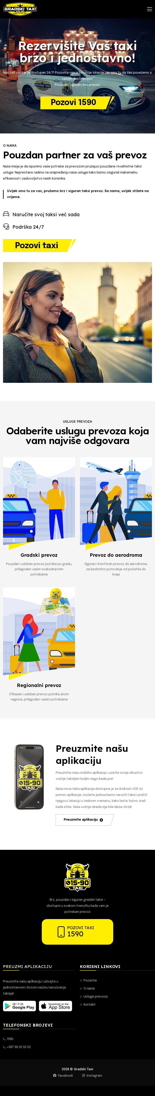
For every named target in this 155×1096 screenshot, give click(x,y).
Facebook (65, 1075)
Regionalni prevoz (39, 685)
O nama (89, 988)
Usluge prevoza (96, 996)
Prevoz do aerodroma (116, 555)
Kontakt (90, 1004)
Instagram (94, 1075)
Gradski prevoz (39, 555)
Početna (90, 980)
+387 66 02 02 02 (19, 1047)
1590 (75, 933)
